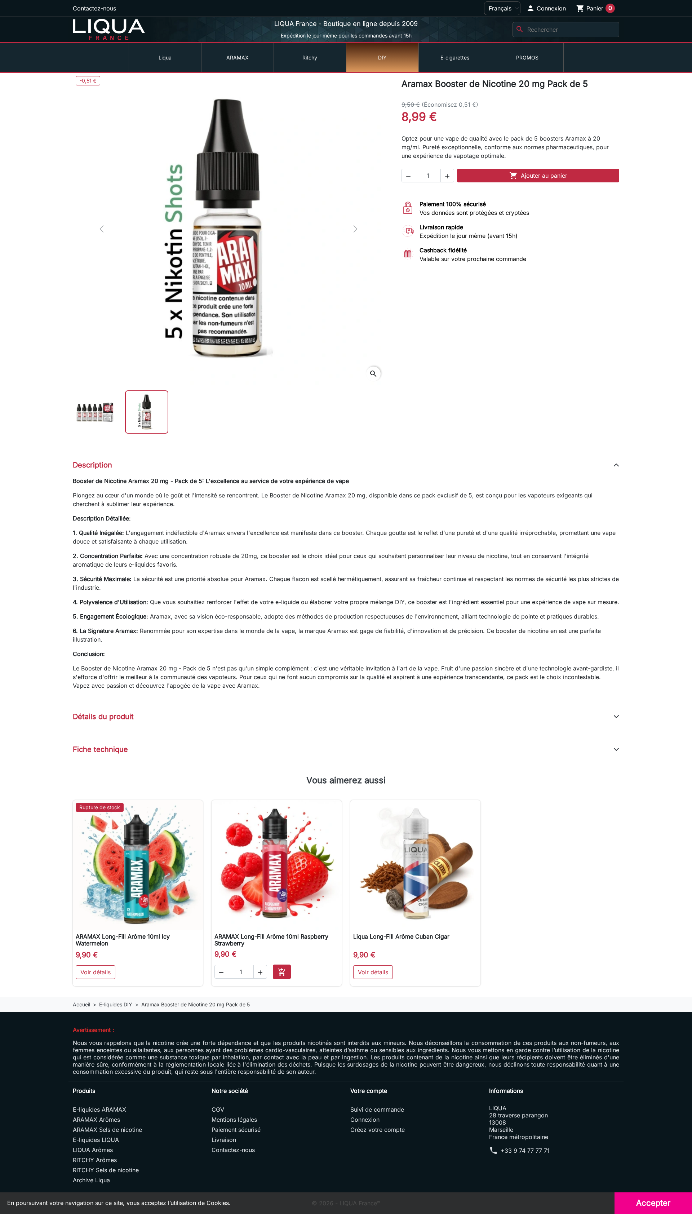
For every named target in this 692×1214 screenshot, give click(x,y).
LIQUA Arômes (93, 1149)
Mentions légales (234, 1119)
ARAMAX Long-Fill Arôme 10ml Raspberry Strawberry (271, 940)
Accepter (653, 1203)
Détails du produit (103, 716)
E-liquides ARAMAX (99, 1109)
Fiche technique (100, 749)
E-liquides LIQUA (96, 1139)
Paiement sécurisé (236, 1129)
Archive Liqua (91, 1180)
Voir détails (95, 972)
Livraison (224, 1139)
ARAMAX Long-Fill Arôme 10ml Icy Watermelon (123, 940)
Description (92, 465)
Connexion (365, 1119)
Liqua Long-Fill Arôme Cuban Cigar (401, 936)
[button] (546, 8)
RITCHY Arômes (95, 1160)
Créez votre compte (377, 1129)
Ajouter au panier (538, 175)
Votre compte (368, 1090)
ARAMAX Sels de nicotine (107, 1129)
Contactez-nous (94, 8)
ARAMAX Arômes (96, 1119)
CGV (218, 1109)
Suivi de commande (377, 1109)
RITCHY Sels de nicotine (106, 1170)
